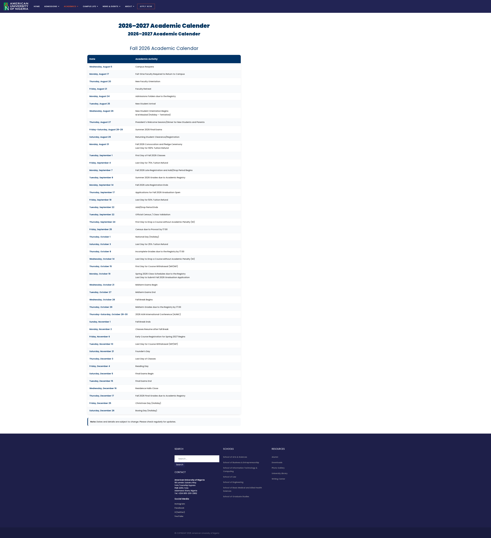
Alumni (275, 457)
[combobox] (197, 458)
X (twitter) (180, 512)
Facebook (179, 508)
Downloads (277, 462)
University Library (279, 473)
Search (179, 464)
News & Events (110, 6)
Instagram (180, 504)
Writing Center (278, 479)
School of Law (229, 477)
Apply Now (146, 6)
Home (37, 6)
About (128, 6)
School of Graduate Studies (236, 496)
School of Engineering (233, 482)
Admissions (50, 6)
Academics (70, 6)
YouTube (179, 516)
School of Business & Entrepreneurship (241, 462)
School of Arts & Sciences (235, 457)
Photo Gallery (278, 468)
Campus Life (89, 6)
